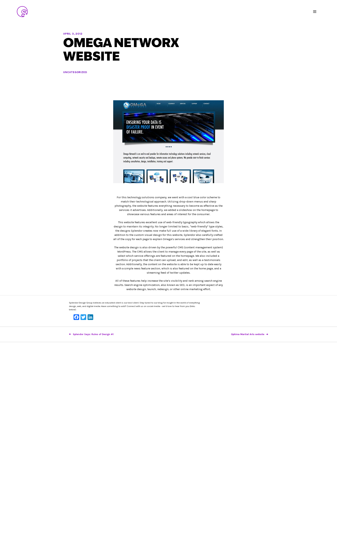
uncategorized (75, 72)
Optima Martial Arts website (247, 334)
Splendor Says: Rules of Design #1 (93, 334)
